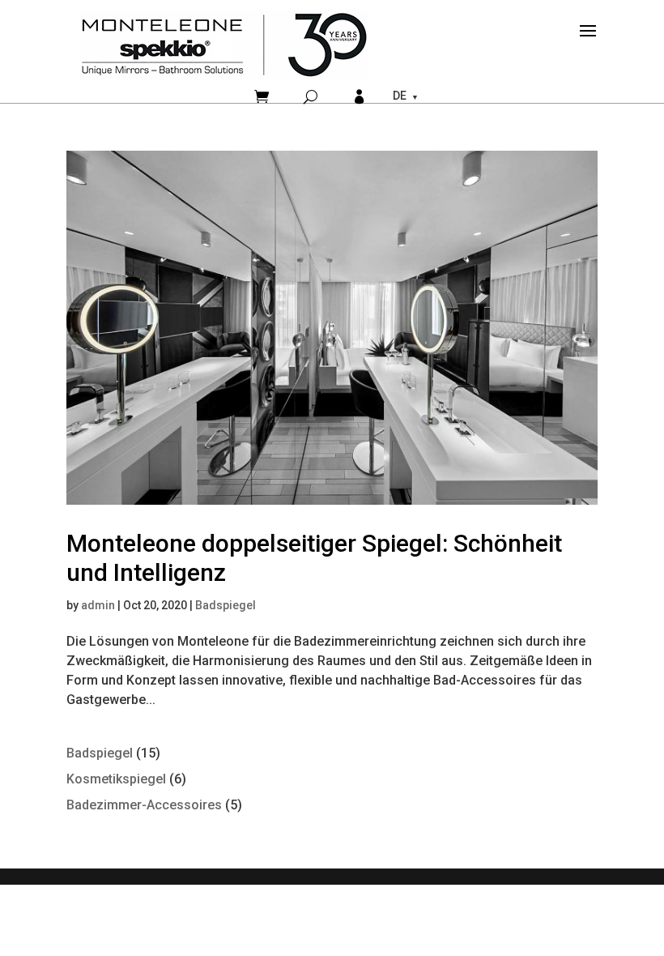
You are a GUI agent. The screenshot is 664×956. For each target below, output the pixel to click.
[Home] (224, 44)
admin (98, 605)
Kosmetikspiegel (116, 779)
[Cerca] (310, 97)
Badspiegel (225, 605)
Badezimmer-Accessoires (144, 805)
